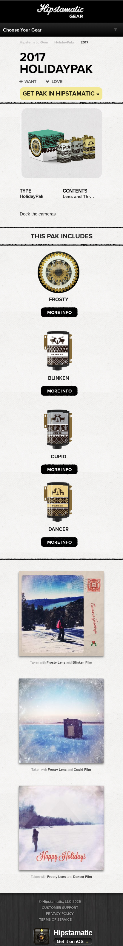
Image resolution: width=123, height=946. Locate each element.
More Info (59, 312)
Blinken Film (82, 662)
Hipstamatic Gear (34, 42)
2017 (84, 42)
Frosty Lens (56, 662)
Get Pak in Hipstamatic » (61, 93)
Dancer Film (82, 876)
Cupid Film (82, 769)
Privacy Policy (60, 913)
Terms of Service (55, 919)
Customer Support (60, 908)
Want (30, 81)
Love (57, 81)
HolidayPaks (64, 42)
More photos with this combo (49, 615)
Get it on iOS (73, 941)
